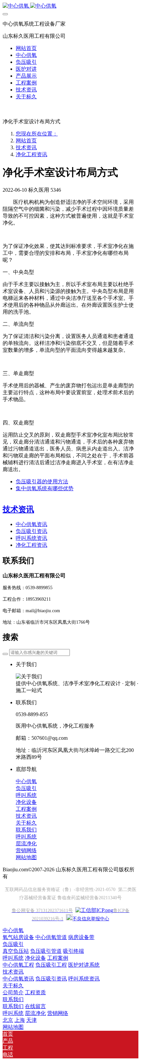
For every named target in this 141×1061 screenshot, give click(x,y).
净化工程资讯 (31, 154)
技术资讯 (26, 147)
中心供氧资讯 (31, 524)
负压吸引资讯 (31, 531)
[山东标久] (70, 6)
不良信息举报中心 (90, 918)
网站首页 (26, 48)
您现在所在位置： (37, 133)
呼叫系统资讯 (31, 538)
